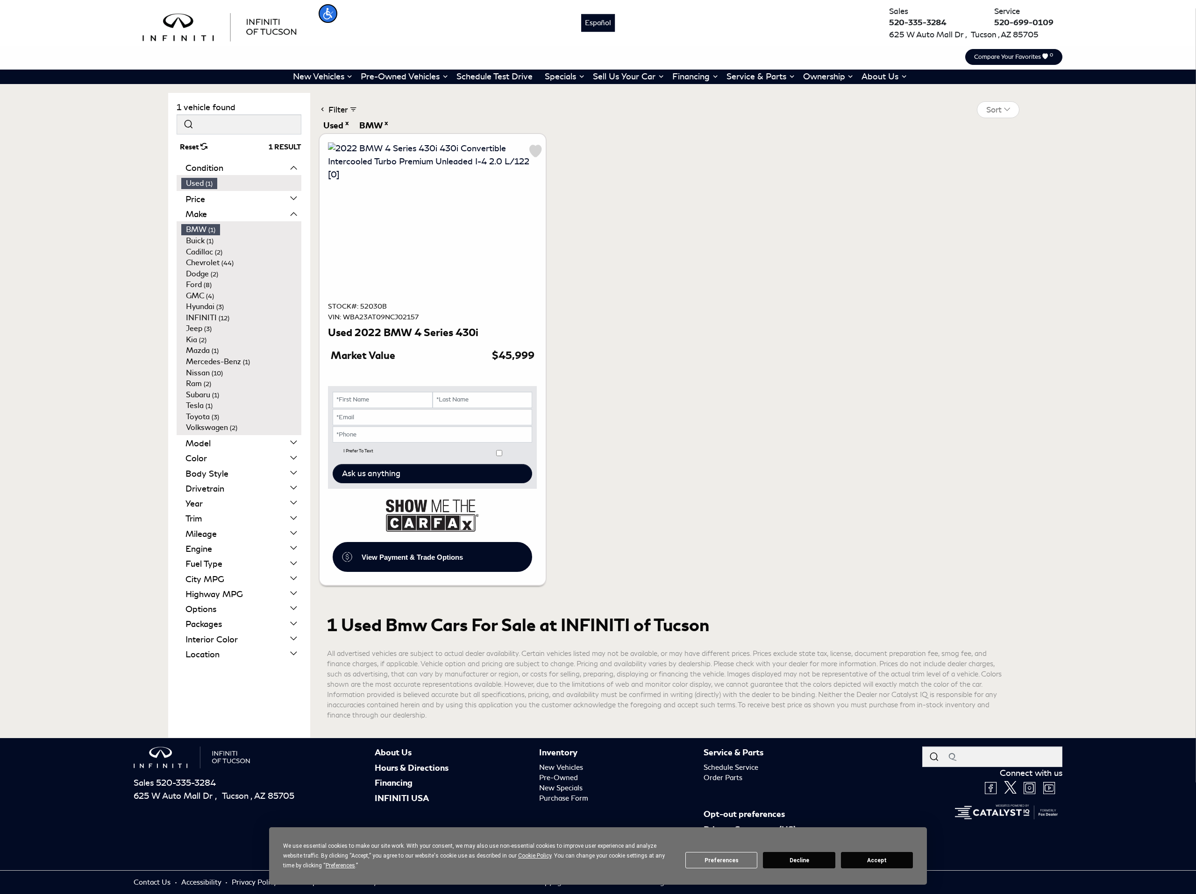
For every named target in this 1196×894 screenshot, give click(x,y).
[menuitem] (241, 183)
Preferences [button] (340, 865)
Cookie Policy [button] (534, 855)
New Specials (561, 788)
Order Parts (723, 778)
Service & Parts (733, 752)
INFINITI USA (402, 798)
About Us (393, 752)
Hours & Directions (411, 768)
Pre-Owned (558, 778)
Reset (190, 147)
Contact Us (153, 882)
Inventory (558, 752)
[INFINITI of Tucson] (220, 26)
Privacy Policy (255, 882)
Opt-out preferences (744, 814)
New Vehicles (561, 767)
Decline (799, 860)
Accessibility (202, 882)
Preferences (722, 860)
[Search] (188, 124)
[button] (328, 13)
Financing (394, 783)
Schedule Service (731, 767)
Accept (877, 860)
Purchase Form (563, 798)
